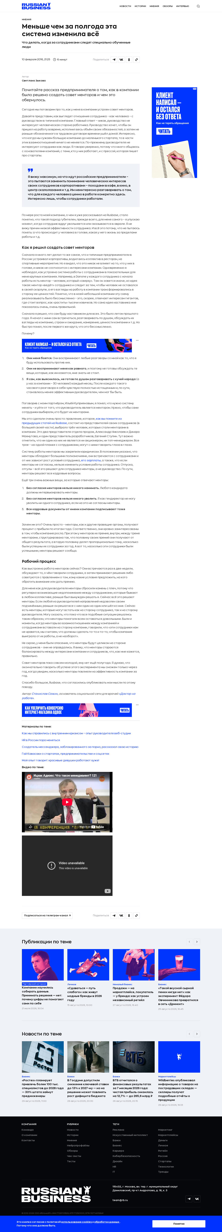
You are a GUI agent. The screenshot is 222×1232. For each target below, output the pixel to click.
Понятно (179, 1224)
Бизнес (117, 1145)
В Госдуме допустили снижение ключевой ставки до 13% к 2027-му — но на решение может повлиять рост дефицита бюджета (88, 1088)
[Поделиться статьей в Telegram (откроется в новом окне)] (114, 59)
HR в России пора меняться (41, 740)
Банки (117, 1140)
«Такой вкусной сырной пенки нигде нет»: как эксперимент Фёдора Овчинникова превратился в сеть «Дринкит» (178, 996)
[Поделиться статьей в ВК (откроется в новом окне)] (121, 59)
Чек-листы (74, 1156)
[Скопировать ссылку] (136, 59)
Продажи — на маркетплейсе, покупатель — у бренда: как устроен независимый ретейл (133, 994)
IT (114, 1172)
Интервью (182, 6)
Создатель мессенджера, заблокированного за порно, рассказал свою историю (80, 747)
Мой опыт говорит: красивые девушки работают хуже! (60, 760)
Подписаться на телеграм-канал (46, 915)
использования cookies (76, 1222)
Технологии (166, 1167)
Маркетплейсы (168, 1135)
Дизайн (117, 1161)
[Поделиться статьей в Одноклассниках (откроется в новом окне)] (129, 59)
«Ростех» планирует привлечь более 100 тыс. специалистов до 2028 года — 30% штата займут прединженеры (43, 1088)
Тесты (71, 1161)
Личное (163, 1145)
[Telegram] (189, 1199)
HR (114, 1167)
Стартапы (164, 1161)
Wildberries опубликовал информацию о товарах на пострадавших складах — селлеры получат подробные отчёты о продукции (178, 1090)
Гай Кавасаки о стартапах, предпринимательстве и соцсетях (65, 753)
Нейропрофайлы (78, 1145)
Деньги (162, 1140)
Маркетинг (165, 1130)
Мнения (154, 6)
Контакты (28, 1140)
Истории (140, 6)
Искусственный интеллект (130, 1135)
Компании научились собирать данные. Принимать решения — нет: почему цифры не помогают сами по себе (43, 995)
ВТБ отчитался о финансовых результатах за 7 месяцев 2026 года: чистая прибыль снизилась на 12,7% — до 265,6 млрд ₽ (133, 1088)
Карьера (118, 1151)
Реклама (118, 1130)
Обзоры (168, 6)
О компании (29, 1135)
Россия (162, 1156)
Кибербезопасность (126, 1156)
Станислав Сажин (45, 693)
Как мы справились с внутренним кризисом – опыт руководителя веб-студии (76, 733)
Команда (28, 1130)
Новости (125, 6)
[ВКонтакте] (197, 1199)
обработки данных (107, 1222)
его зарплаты (91, 460)
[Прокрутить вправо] (197, 942)
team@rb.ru (120, 1200)
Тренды (163, 1172)
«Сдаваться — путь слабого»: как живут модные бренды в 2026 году (84, 994)
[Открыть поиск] (198, 6)
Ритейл (162, 1151)
